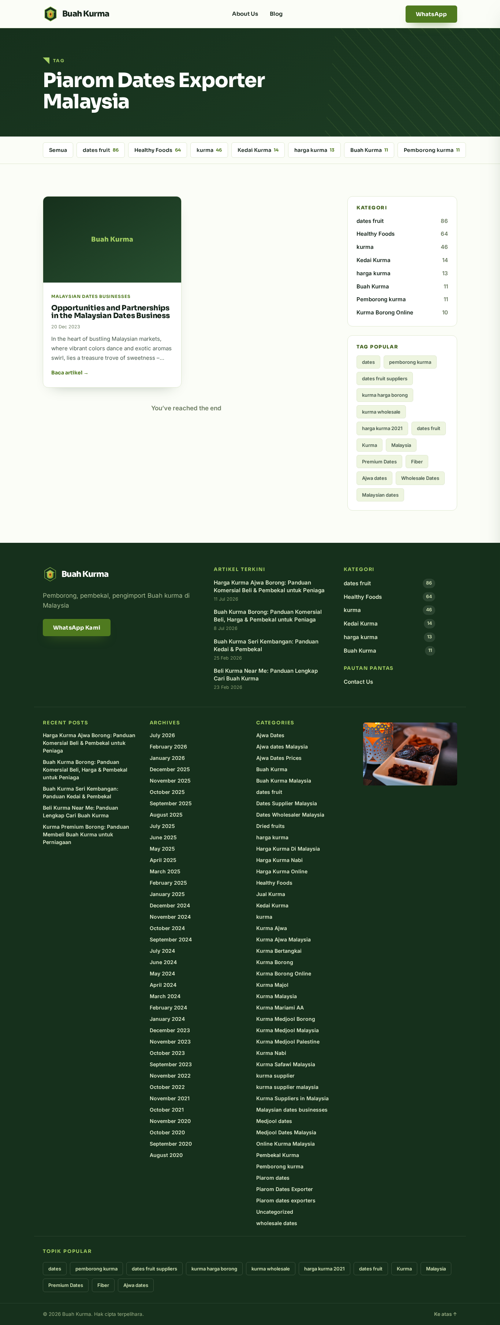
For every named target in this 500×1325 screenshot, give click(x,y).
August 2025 (166, 814)
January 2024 (167, 1019)
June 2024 (163, 962)
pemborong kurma (410, 362)
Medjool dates (274, 1121)
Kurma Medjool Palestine (288, 1041)
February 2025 (168, 883)
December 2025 (170, 769)
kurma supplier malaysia (287, 1087)
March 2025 (165, 871)
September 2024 (171, 939)
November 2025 (170, 780)
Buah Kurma (369, 150)
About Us (245, 13)
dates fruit (101, 150)
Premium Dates (379, 461)
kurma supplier (275, 1075)
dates (368, 362)
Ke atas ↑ (445, 1314)
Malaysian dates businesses (292, 1109)
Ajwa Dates (270, 735)
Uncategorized (274, 1212)
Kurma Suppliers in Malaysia (292, 1098)
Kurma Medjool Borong (285, 1019)
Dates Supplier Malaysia (286, 803)
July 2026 (162, 735)
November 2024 (170, 917)
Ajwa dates (374, 478)
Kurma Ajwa (271, 928)
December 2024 (170, 905)
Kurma (369, 445)
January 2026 (167, 758)
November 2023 (170, 1041)
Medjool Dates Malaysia (286, 1132)
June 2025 (163, 837)
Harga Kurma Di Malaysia (288, 849)
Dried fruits (270, 826)
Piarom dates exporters (286, 1200)
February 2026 (168, 746)
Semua (58, 150)
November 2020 (170, 1121)
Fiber (417, 461)
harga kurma (314, 150)
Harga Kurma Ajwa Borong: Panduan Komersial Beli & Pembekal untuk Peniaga (89, 743)
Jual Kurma (270, 894)
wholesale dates (276, 1223)
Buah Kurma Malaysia (283, 780)
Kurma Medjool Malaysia (287, 1030)
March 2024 (165, 996)
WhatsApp (431, 14)
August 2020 (166, 1155)
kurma (209, 150)
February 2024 (168, 1007)
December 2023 (170, 1030)
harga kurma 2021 (382, 428)
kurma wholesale (381, 412)
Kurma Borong (274, 962)
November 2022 (170, 1075)
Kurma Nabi (271, 1053)
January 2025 (167, 894)
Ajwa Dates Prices (279, 758)
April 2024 (163, 985)
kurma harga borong (385, 395)
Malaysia (401, 445)
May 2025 (162, 849)
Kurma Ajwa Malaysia (283, 939)
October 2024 (167, 928)
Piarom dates (273, 1178)
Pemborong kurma (432, 150)
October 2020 (167, 1132)
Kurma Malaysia (276, 996)
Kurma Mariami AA (280, 1007)
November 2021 (170, 1098)
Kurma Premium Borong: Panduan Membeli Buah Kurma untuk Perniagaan (86, 834)
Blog (276, 13)
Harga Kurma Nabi (279, 860)
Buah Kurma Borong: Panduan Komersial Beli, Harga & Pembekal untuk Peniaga (85, 769)
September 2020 (171, 1144)
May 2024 (162, 973)
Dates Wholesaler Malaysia (290, 814)
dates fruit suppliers (384, 378)
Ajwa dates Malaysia (282, 746)
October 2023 (167, 1053)
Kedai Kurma (258, 150)
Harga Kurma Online (281, 871)
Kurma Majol (272, 985)
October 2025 (167, 792)
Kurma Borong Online (402, 312)
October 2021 (167, 1109)
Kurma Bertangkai (279, 951)
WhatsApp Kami (76, 627)
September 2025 (171, 803)
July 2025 (162, 826)
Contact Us (358, 681)
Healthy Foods (157, 150)
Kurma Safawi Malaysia (285, 1064)
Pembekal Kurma (277, 1155)
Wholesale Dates (420, 478)
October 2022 (167, 1087)
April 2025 (163, 860)
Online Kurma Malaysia (285, 1144)
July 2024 (162, 951)
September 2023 (171, 1064)
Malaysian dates (380, 495)
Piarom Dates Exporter (284, 1189)
